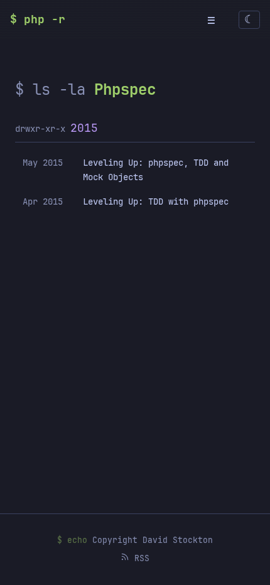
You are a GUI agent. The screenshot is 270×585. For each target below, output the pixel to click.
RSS (139, 558)
